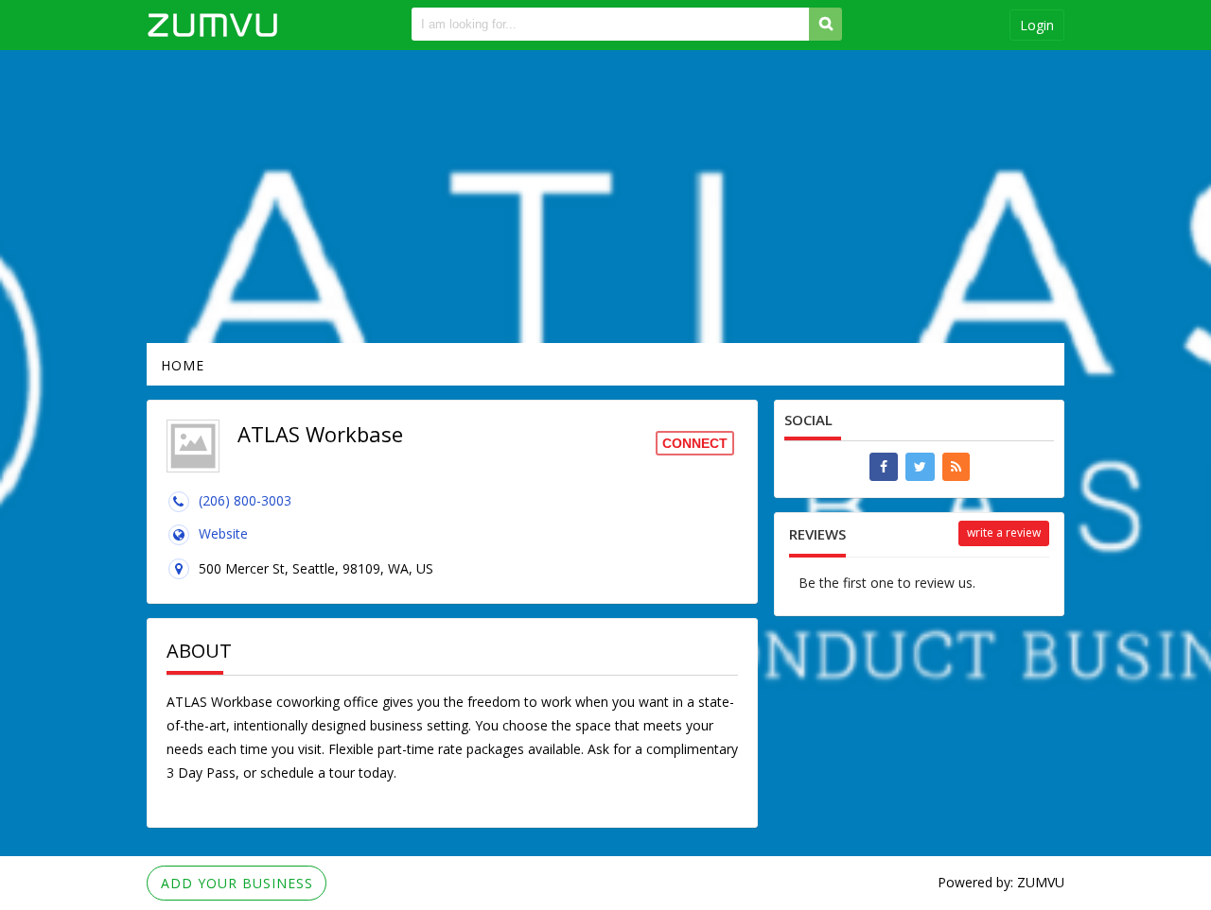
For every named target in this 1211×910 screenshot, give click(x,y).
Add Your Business (237, 883)
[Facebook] (883, 467)
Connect (695, 443)
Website (223, 533)
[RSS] (956, 467)
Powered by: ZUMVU (1001, 882)
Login (1037, 25)
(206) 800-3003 (245, 500)
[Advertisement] (605, 196)
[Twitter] (920, 467)
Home (182, 365)
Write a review (1004, 532)
